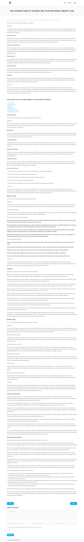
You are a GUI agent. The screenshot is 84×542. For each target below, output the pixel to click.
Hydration (10, 106)
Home (65, 2)
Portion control (11, 102)
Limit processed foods (13, 109)
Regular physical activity (13, 111)
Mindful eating (11, 108)
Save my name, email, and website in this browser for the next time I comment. (25, 527)
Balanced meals (11, 104)
